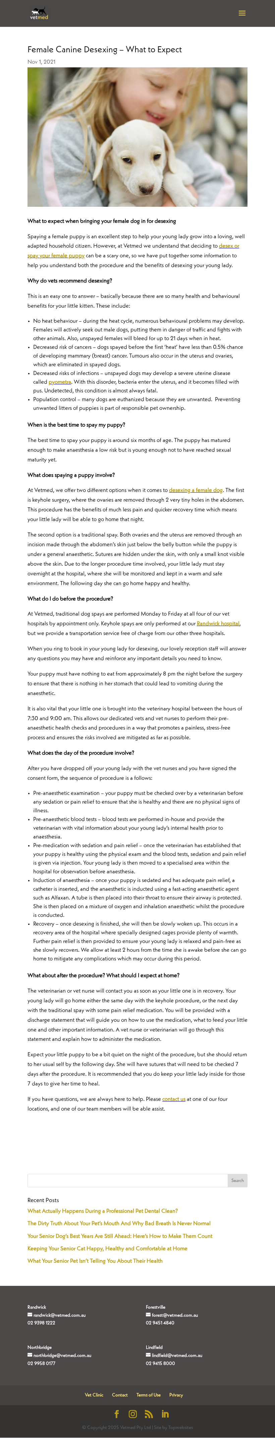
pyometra (60, 382)
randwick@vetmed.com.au (60, 1315)
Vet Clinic (94, 1395)
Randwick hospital (218, 624)
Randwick (37, 1307)
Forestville (155, 1307)
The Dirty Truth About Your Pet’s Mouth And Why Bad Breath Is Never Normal (119, 1224)
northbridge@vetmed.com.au (62, 1355)
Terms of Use (148, 1395)
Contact (120, 1395)
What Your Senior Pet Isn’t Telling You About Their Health (95, 1261)
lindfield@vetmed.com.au (177, 1355)
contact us (173, 1099)
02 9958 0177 (41, 1363)
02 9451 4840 (160, 1323)
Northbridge (40, 1347)
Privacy (176, 1395)
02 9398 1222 (41, 1323)
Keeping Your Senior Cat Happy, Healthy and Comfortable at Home (107, 1249)
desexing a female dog (196, 490)
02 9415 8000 (160, 1363)
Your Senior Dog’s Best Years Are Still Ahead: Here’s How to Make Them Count (120, 1236)
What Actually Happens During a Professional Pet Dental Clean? (103, 1211)
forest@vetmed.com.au (175, 1315)
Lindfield (154, 1347)
